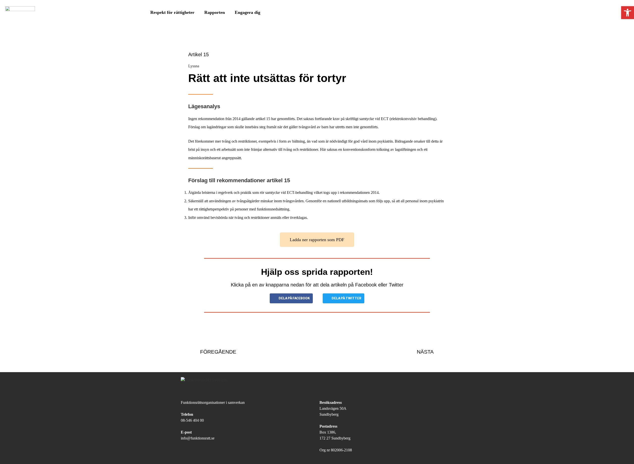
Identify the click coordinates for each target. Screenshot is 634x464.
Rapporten (214, 12)
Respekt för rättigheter (172, 12)
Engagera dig (247, 12)
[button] (317, 239)
